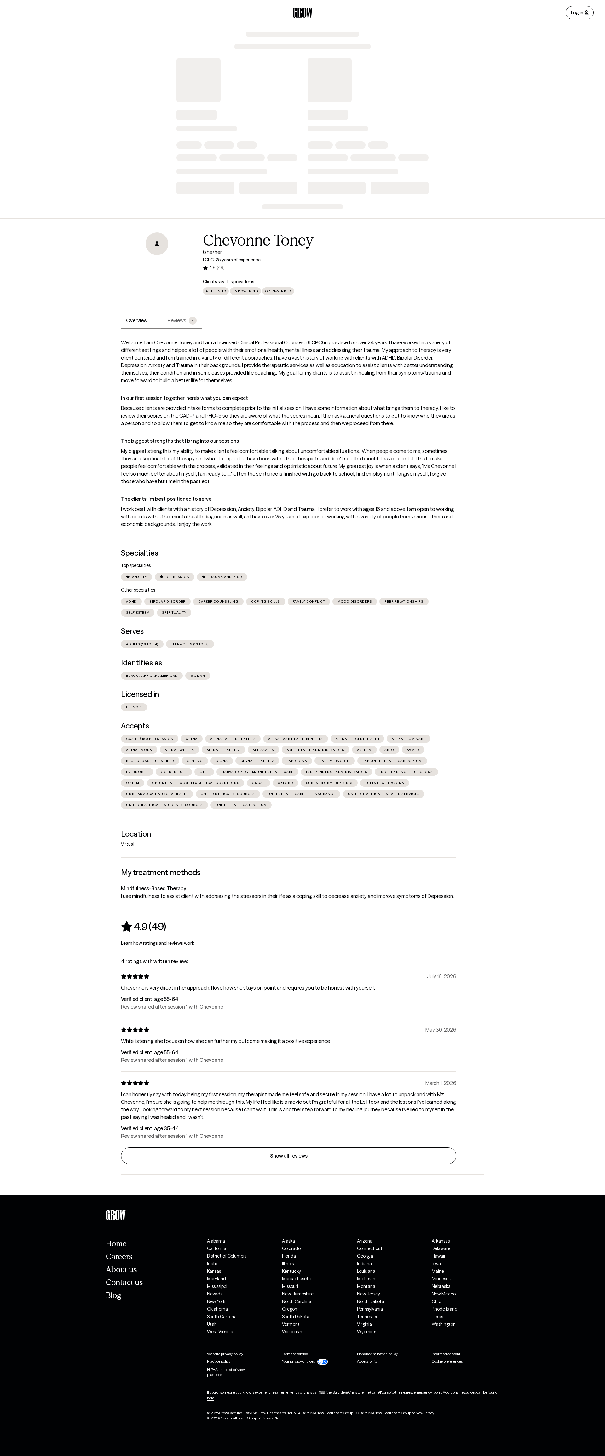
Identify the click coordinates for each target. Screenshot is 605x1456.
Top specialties (136, 565)
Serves (132, 631)
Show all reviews (289, 1156)
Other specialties (138, 590)
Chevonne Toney (258, 240)
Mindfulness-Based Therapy (153, 888)
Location (136, 834)
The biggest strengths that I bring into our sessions (180, 441)
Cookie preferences (447, 1361)
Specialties (139, 553)
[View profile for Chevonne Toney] (157, 268)
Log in (577, 12)
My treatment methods (160, 872)
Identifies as (141, 662)
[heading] (143, 926)
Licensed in (140, 694)
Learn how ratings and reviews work (157, 943)
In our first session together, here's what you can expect (184, 398)
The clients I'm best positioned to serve (166, 499)
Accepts (135, 725)
